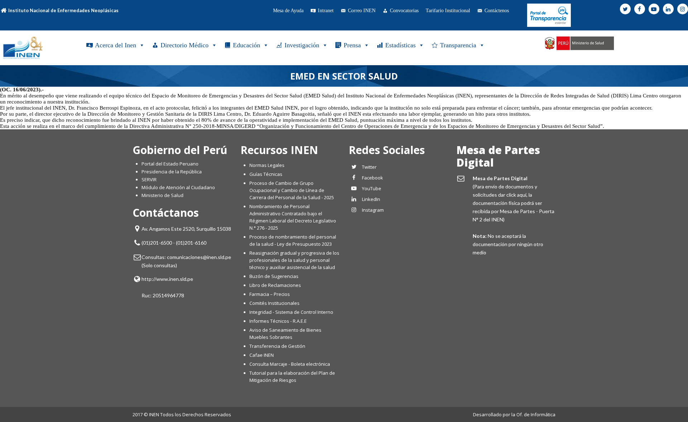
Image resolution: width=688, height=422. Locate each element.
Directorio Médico (185, 45)
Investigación (302, 45)
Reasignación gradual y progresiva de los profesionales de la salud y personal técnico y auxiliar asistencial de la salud (294, 260)
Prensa (352, 45)
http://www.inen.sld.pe (167, 279)
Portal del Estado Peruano (170, 163)
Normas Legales (267, 165)
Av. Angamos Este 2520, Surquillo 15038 (186, 229)
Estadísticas (400, 45)
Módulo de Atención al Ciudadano (178, 187)
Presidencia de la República (172, 171)
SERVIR (149, 179)
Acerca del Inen (115, 45)
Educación (246, 45)
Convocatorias (404, 10)
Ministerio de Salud (162, 195)
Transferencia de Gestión (277, 346)
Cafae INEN (261, 355)
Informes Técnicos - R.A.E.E (278, 321)
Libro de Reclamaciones (275, 285)
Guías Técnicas (265, 174)
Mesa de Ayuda (288, 10)
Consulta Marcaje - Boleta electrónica (289, 364)
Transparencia (458, 45)
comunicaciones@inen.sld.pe (199, 257)
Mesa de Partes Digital (498, 156)
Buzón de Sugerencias (273, 276)
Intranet (326, 10)
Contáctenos (496, 10)
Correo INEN (362, 10)
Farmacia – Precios (269, 294)
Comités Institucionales (274, 303)
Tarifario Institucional (448, 10)
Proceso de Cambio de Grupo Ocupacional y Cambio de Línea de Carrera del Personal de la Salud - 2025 (291, 190)
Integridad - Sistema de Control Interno (291, 312)
